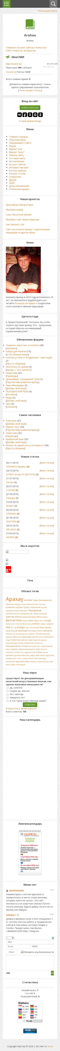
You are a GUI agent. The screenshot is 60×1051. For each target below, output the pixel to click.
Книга (42, 655)
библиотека (49, 637)
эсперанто (10, 607)
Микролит (17, 637)
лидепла (21, 649)
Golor (19, 658)
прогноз (10, 655)
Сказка (25, 658)
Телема (20, 643)
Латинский (32, 658)
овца (8, 640)
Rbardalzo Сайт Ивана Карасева (22, 219)
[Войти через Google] (35, 114)
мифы (43, 624)
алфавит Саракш (23, 607)
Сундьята (50, 624)
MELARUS (11, 529)
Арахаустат (30, 649)
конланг (28, 599)
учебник (36, 623)
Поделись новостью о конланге (22, 345)
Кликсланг (11, 420)
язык (35, 600)
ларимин (9, 611)
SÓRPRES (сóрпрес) (16, 466)
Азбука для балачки (16, 351)
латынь (33, 661)
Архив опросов (28, 708)
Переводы (11, 376)
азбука (27, 661)
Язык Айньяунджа (15, 385)
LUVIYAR (10, 490)
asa (8, 627)
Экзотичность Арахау (17, 366)
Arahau (39, 652)
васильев (48, 630)
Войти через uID (30, 107)
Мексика (25, 655)
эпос (42, 621)
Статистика (15, 640)
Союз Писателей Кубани (18, 214)
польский (41, 661)
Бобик (17, 652)
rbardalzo (10, 72)
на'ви (37, 649)
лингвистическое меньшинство (19, 614)
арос (39, 646)
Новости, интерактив (24, 50)
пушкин (9, 637)
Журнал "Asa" (13, 426)
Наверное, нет (17, 697)
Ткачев (38, 633)
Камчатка (23, 611)
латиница (42, 658)
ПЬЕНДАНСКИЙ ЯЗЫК (17, 391)
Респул (10, 482)
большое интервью (25, 303)
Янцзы (9, 397)
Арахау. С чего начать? (18, 369)
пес (22, 652)
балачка (9, 634)
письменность (45, 600)
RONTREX (11, 521)
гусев (15, 634)
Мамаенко (10, 604)
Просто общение (15, 363)
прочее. (43, 649)
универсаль (23, 634)
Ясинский (26, 637)
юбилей (34, 637)
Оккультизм (29, 643)
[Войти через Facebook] (24, 114)
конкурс (21, 627)
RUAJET (10, 505)
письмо (42, 604)
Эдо (27, 627)
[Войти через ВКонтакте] (19, 114)
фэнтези (17, 655)
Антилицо (32, 631)
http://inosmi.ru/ (14, 63)
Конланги (11, 348)
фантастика (14, 620)
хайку (32, 655)
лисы (41, 637)
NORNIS (10, 537)
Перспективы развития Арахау (22, 382)
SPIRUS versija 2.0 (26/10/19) (20, 474)
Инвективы (12, 372)
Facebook (38, 643)
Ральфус (10, 497)
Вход (54, 10)
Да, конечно (16, 687)
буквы (13, 665)
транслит (20, 661)
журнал (44, 640)
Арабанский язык (15, 439)
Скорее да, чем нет (20, 690)
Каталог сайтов (25, 47)
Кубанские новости (14, 624)
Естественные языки (17, 354)
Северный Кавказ (29, 617)
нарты (36, 621)
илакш (24, 621)
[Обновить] (53, 937)
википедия (23, 630)
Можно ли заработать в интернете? (25, 445)
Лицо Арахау (45, 627)
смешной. (10, 652)
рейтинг (24, 640)
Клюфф (47, 620)
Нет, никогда (16, 694)
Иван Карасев (34, 640)
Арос (8, 403)
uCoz (50, 1046)
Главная (10, 47)
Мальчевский (11, 631)
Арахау (14, 598)
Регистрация (44, 10)
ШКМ (37, 655)
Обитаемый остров (38, 607)
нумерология (29, 652)
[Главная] (30, 28)
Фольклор (27, 624)
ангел (18, 616)
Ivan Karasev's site (15, 224)
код (14, 627)
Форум (17, 604)
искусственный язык (29, 604)
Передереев (34, 610)
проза (45, 652)
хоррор (44, 617)
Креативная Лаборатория (19, 204)
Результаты (12, 708)
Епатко (40, 631)
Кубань (32, 634)
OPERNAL (11, 513)
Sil (12, 627)
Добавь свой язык (16, 388)
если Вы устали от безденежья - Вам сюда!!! (29, 357)
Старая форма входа (30, 120)
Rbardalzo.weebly (14, 209)
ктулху (16, 611)
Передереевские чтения (17, 646)
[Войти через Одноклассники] (40, 114)
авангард (46, 634)
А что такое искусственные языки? (28, 700)
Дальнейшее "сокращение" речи (23, 379)
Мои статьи (46, 462)
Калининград (11, 643)
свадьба (14, 649)
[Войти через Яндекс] (30, 114)
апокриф (32, 646)
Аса (39, 616)
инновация (20, 665)
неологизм (34, 627)
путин (30, 620)
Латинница (10, 661)
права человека (40, 614)
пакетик (10, 616)
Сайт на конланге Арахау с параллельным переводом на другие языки (28, 231)
